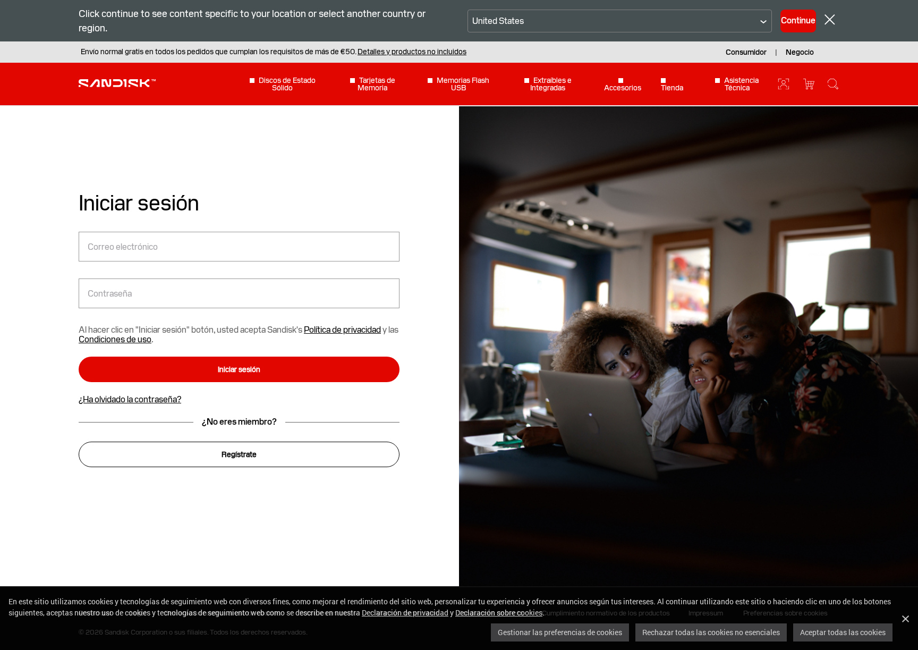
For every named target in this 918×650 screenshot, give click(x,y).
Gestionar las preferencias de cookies (560, 632)
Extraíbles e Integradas (551, 84)
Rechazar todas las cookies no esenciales (711, 632)
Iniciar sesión (239, 369)
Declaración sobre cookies (498, 612)
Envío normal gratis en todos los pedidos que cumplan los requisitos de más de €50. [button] (273, 51)
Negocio (800, 52)
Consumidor (746, 52)
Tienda (672, 87)
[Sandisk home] (117, 83)
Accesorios (622, 87)
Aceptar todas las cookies (843, 632)
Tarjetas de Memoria (376, 84)
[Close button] (829, 21)
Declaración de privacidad (405, 612)
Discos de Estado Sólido (287, 84)
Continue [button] (798, 20)
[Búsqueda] (833, 84)
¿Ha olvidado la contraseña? (130, 399)
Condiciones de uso (115, 339)
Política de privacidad (342, 329)
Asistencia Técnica (741, 84)
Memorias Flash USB (463, 84)
